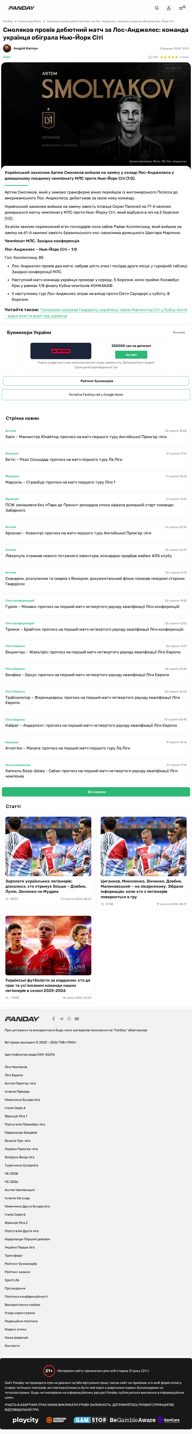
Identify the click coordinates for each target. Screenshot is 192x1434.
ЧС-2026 (11, 1182)
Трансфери (13, 1256)
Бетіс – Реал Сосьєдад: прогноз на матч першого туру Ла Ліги (63, 459)
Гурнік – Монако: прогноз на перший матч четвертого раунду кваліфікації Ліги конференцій (92, 606)
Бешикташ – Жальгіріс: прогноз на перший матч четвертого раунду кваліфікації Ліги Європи (93, 652)
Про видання (15, 1288)
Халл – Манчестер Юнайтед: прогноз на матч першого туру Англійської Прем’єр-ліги (85, 436)
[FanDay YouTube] (77, 1019)
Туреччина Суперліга (21, 1165)
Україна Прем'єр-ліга (21, 1149)
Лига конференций (19, 600)
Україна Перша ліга (20, 1247)
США (6, 57)
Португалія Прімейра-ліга (25, 1124)
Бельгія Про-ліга (17, 1141)
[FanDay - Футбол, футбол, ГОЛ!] (21, 8)
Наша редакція (16, 1338)
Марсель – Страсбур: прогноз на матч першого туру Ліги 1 (60, 482)
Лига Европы (15, 646)
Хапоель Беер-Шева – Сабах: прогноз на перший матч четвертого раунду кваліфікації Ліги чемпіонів (91, 773)
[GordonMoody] (56, 1420)
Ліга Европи (14, 1075)
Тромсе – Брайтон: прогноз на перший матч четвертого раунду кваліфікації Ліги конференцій (94, 629)
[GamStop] (90, 1420)
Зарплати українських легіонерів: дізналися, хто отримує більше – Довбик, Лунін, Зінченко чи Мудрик (45, 886)
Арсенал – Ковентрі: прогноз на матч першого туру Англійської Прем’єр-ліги (78, 533)
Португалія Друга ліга (22, 1231)
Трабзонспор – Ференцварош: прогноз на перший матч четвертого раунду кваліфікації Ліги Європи (92, 700)
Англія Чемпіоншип (20, 1190)
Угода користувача (20, 1313)
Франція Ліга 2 (16, 1223)
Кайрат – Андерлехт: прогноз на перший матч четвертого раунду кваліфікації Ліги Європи (91, 725)
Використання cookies (22, 1305)
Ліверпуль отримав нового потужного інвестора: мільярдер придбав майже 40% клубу (88, 555)
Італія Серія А (15, 1108)
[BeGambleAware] (133, 1421)
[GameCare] (168, 1420)
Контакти (12, 1346)
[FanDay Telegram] (61, 1019)
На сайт (131, 355)
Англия (10, 430)
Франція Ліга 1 (16, 1116)
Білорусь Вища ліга (19, 1157)
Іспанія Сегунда (17, 1198)
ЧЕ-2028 (11, 1174)
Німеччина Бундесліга (22, 1100)
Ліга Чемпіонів (16, 1067)
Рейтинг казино (17, 1272)
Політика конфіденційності (26, 1297)
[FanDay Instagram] (69, 1019)
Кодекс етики (15, 1329)
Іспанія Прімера (17, 1092)
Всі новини (97, 792)
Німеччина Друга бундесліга (27, 1206)
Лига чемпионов (17, 765)
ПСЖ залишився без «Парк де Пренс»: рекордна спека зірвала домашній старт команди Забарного (89, 508)
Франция (12, 476)
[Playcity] (26, 1421)
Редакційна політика (21, 1321)
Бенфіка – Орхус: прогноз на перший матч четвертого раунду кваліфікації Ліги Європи (87, 674)
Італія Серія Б (15, 1215)
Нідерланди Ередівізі (21, 1133)
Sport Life (12, 1280)
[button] (157, 8)
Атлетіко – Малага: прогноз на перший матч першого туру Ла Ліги (67, 748)
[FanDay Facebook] (54, 1019)
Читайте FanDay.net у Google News (96, 395)
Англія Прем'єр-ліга (20, 1083)
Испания (11, 453)
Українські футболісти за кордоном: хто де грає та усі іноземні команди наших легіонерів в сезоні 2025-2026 (47, 985)
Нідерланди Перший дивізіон (27, 1239)
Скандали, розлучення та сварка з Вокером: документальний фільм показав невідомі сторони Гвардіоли (95, 581)
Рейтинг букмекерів (97, 381)
